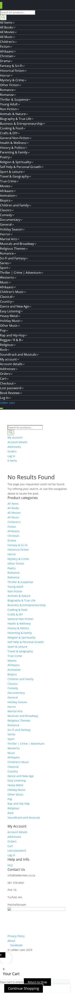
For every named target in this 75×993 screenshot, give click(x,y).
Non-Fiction (8, 109)
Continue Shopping (23, 988)
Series (4, 263)
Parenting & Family (13, 152)
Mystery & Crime (12, 80)
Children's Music (18, 762)
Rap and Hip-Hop (12, 335)
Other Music (9, 325)
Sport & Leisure (11, 172)
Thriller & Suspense (14, 99)
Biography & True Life (15, 119)
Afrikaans (6, 51)
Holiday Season (11, 229)
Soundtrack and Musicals (18, 354)
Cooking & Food (11, 128)
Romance (7, 90)
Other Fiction (9, 85)
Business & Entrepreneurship (21, 123)
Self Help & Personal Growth (20, 167)
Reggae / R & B (10, 340)
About (11, 941)
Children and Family (14, 205)
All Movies (7, 32)
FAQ (10, 865)
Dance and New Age (14, 306)
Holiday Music (10, 321)
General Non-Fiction (14, 138)
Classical (6, 297)
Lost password (10, 388)
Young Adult (9, 104)
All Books (6, 27)
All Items (6, 22)
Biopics (5, 200)
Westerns (7, 277)
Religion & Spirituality (15, 162)
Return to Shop (37, 982)
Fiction (5, 46)
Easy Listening (10, 311)
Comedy (6, 215)
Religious (6, 345)
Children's (14, 522)
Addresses (7, 369)
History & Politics (12, 148)
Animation (7, 195)
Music (4, 282)
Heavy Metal (9, 316)
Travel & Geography (14, 176)
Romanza (6, 95)
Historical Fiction (12, 70)
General (6, 224)
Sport (4, 268)
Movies (5, 186)
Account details (11, 364)
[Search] (3, 17)
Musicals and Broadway (17, 244)
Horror (5, 75)
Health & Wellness (13, 143)
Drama (5, 61)
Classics (5, 210)
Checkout (7, 383)
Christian (6, 56)
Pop (3, 330)
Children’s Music (12, 292)
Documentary (10, 219)
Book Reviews (10, 393)
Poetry (5, 157)
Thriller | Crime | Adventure (20, 272)
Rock (3, 349)
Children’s (7, 42)
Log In (4, 398)
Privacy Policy (16, 936)
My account (8, 359)
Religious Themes (12, 248)
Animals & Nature (13, 114)
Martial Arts (8, 239)
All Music (6, 37)
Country (6, 301)
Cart (3, 378)
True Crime (8, 181)
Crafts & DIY (8, 133)
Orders (5, 374)
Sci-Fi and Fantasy (13, 258)
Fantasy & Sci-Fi (11, 66)
